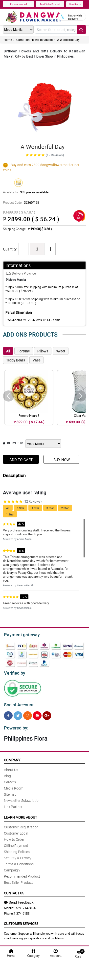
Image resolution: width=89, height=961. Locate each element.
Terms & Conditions (19, 864)
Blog (7, 776)
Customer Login (16, 833)
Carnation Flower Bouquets (34, 40)
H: (51, 320)
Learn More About (20, 817)
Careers (10, 782)
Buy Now (61, 459)
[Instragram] (27, 715)
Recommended (18, 4)
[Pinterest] (37, 715)
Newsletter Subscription (22, 800)
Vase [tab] (36, 360)
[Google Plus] (47, 715)
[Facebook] (8, 715)
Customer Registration (21, 827)
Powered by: (16, 728)
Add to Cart (21, 459)
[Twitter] (18, 715)
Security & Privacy (17, 857)
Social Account (19, 705)
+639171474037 (25, 908)
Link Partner (13, 806)
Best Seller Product (50, 4)
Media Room (13, 788)
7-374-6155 (21, 913)
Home (8, 40)
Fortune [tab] (24, 351)
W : (32, 320)
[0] (78, 951)
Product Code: (21, 202)
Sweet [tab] (60, 351)
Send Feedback (21, 902)
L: (13, 320)
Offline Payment (16, 845)
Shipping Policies (17, 851)
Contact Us (14, 893)
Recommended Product (22, 876)
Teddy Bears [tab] (15, 360)
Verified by (14, 673)
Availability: (25, 192)
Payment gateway (22, 634)
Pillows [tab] (42, 351)
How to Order (14, 839)
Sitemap (10, 794)
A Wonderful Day (68, 40)
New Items (75, 4)
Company (12, 760)
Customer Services (21, 923)
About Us (11, 769)
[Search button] (81, 29)
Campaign (12, 870)
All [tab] (8, 351)
